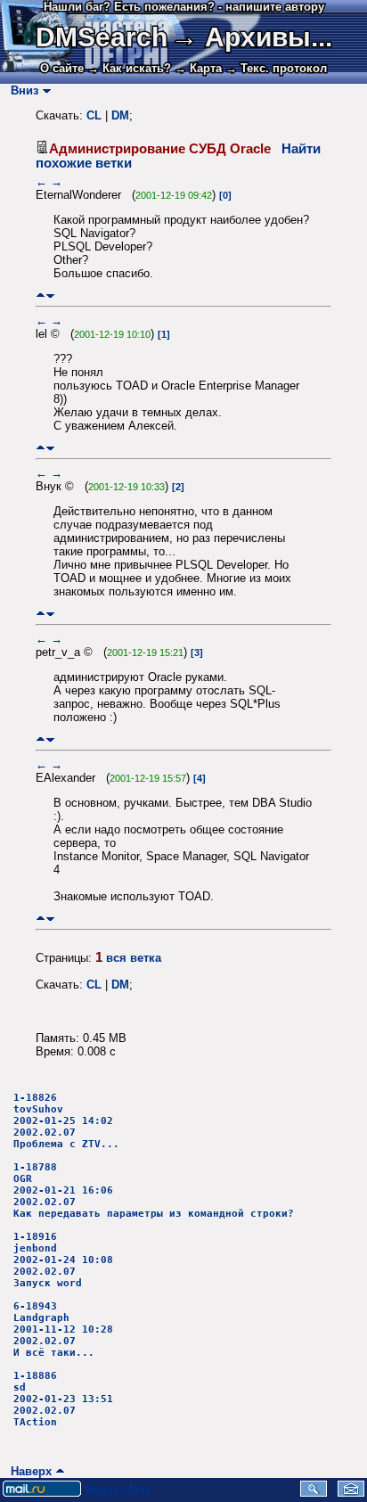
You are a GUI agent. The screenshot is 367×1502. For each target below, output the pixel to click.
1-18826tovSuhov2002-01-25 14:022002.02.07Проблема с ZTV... (66, 1121)
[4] (199, 778)
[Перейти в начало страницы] (40, 295)
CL (94, 115)
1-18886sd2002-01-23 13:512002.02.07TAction (63, 1399)
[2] (178, 486)
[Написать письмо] (351, 1492)
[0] (225, 195)
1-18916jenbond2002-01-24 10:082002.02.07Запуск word (63, 1260)
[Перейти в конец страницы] (50, 295)
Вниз (21, 90)
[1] (164, 334)
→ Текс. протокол (276, 68)
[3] (197, 652)
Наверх (27, 1471)
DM (120, 115)
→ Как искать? (129, 68)
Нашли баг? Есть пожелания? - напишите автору (184, 6)
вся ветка (133, 957)
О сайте (62, 68)
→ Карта (198, 68)
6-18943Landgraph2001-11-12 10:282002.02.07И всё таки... (63, 1329)
